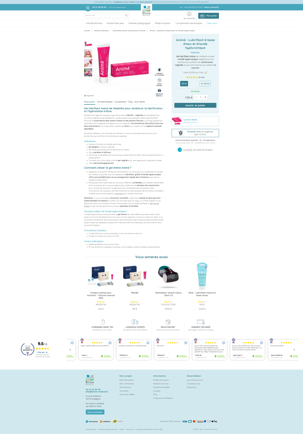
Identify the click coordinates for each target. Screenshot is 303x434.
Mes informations (127, 380)
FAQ (130, 101)
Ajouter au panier (195, 105)
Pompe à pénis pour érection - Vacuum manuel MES (101, 295)
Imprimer (89, 95)
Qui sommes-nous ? (195, 380)
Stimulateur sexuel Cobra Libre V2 (168, 294)
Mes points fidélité (127, 394)
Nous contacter (211, 7)
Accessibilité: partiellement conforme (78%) (149, 429)
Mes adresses (125, 387)
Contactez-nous (193, 384)
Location (156, 391)
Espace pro (191, 387)
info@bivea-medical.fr (97, 391)
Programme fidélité (161, 387)
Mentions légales (91, 429)
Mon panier (124, 391)
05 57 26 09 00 (99, 7)
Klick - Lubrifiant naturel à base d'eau (202, 294)
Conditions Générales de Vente (108, 429)
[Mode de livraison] (104, 421)
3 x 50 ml (205, 83)
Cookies (121, 429)
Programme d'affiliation (163, 398)
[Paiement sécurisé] (199, 421)
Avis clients (139, 101)
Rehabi (138, 182)
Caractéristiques (105, 101)
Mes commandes (127, 384)
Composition (120, 101)
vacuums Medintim (124, 182)
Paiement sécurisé (160, 384)
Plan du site (129, 429)
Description (89, 101)
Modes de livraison (161, 380)
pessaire (119, 193)
